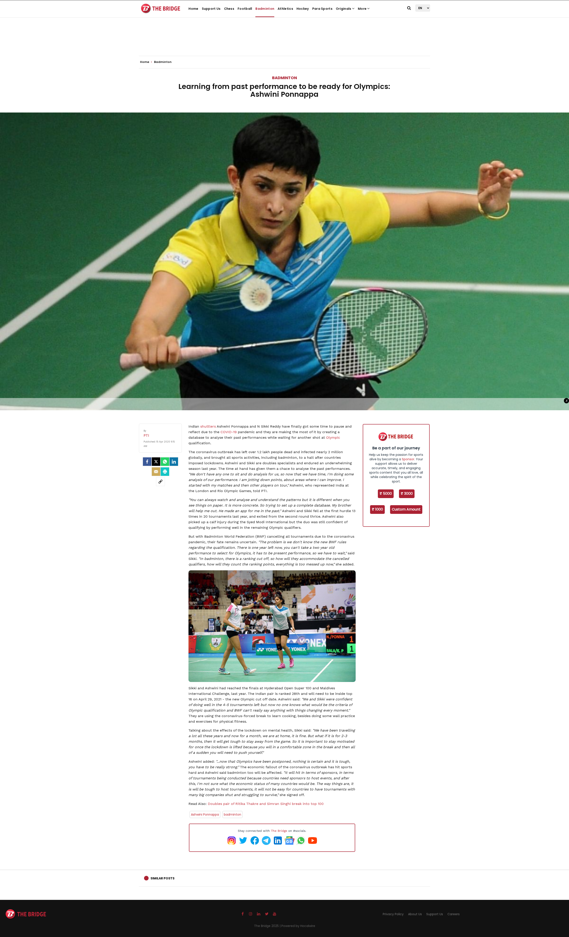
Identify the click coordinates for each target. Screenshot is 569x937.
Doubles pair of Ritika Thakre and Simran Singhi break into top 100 (266, 804)
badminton (232, 814)
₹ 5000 (386, 493)
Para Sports (322, 8)
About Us (415, 914)
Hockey (303, 8)
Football (245, 8)
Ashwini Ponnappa (205, 814)
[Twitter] (156, 461)
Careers (453, 914)
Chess (229, 8)
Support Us (211, 8)
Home (193, 8)
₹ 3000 (407, 493)
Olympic (332, 437)
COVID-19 (228, 432)
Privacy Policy (393, 914)
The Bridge (279, 830)
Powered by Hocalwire (298, 926)
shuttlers (208, 426)
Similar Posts (162, 878)
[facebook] (147, 461)
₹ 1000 (377, 509)
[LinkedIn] (173, 461)
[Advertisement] (284, 42)
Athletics (285, 8)
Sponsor (408, 459)
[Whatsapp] (164, 461)
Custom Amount (406, 509)
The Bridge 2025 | (267, 926)
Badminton (264, 8)
